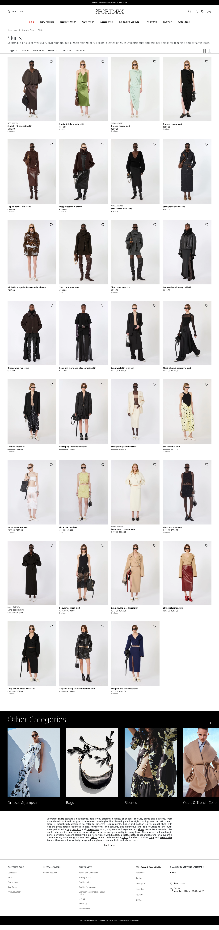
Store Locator (180, 883)
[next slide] (209, 723)
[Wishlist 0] (202, 11)
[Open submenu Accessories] (115, 21)
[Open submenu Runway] (174, 21)
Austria (173, 872)
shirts (125, 837)
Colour (65, 50)
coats (132, 834)
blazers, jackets (119, 834)
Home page (13, 30)
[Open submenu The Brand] (159, 21)
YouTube (139, 894)
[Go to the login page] (196, 11)
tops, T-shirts (74, 829)
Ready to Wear (27, 30)
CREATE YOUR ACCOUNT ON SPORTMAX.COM (109, 2)
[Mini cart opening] (213, 11)
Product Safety (14, 892)
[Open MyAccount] (199, 11)
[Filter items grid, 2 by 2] (209, 50)
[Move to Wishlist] (51, 61)
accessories (166, 837)
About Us (83, 904)
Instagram (140, 883)
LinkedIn (139, 889)
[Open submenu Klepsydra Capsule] (141, 21)
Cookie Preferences (87, 887)
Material (37, 50)
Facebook (140, 872)
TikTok (139, 900)
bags (151, 837)
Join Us (82, 899)
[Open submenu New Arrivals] (56, 21)
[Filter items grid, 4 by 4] (204, 50)
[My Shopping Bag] (209, 11)
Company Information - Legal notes (92, 893)
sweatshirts (93, 829)
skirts (61, 818)
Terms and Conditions (88, 873)
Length (51, 50)
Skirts (40, 30)
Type (12, 50)
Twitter (139, 878)
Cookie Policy (85, 882)
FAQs (10, 877)
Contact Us (12, 873)
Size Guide (12, 887)
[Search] (189, 11)
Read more (109, 845)
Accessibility (84, 908)
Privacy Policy (85, 877)
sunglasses (98, 840)
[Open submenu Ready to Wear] (78, 21)
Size (24, 50)
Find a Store (13, 882)
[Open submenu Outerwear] (96, 21)
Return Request (50, 873)
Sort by (78, 50)
